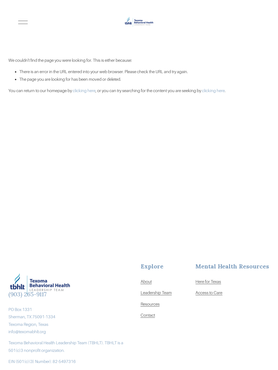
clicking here (84, 90)
